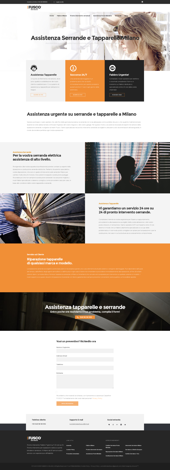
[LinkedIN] (142, 2)
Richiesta (59, 373)
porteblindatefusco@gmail (79, 424)
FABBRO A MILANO (47, 466)
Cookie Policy (85, 466)
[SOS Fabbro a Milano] (75, 446)
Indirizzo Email (61, 356)
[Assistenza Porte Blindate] (95, 453)
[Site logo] (34, 8)
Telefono (59, 364)
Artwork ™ (135, 466)
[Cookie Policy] (75, 450)
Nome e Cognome (63, 347)
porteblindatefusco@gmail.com (111, 466)
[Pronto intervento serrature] (95, 450)
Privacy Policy (97, 398)
